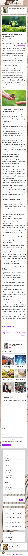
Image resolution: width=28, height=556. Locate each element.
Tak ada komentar (6, 40)
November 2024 (8, 487)
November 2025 (8, 470)
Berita (4, 329)
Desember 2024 (8, 484)
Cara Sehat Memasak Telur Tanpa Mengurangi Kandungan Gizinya (16, 546)
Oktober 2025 (8, 472)
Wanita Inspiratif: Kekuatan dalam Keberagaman (16, 9)
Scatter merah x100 (9, 326)
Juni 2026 (7, 455)
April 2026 (7, 460)
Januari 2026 (7, 465)
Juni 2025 (7, 482)
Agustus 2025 (8, 477)
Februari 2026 (8, 463)
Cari (6, 497)
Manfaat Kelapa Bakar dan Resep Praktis (14, 520)
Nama (3, 423)
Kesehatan (11, 548)
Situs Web (4, 434)
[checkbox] (3, 552)
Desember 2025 (8, 467)
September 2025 (8, 475)
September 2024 (8, 492)
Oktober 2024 (8, 489)
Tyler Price (15, 38)
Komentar (4, 405)
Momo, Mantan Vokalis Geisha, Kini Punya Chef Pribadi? (16, 345)
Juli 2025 (7, 480)
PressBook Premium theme (16, 554)
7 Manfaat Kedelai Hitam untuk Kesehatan (14, 517)
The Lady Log (15, 2)
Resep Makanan (8, 537)
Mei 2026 (7, 458)
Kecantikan (11, 11)
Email (3, 428)
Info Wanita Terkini (9, 539)
